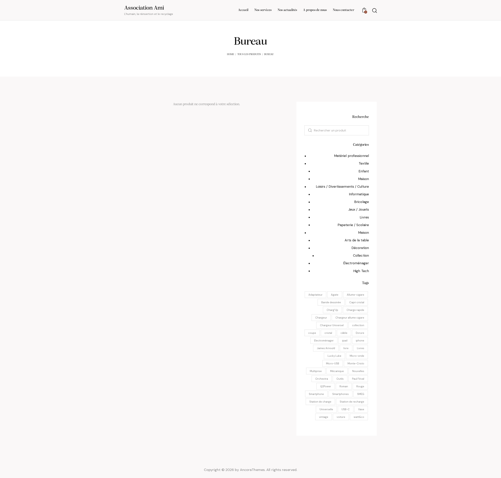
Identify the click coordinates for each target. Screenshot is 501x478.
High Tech (361, 271)
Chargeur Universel (332, 325)
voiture (341, 417)
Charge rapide (355, 310)
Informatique (359, 194)
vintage (323, 417)
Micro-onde (357, 356)
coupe (312, 333)
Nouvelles (358, 371)
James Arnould (326, 348)
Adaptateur (315, 294)
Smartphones (340, 394)
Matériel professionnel (351, 156)
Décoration (360, 248)
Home (230, 54)
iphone (360, 340)
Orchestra (321, 378)
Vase (361, 409)
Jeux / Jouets (358, 209)
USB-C (346, 409)
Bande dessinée (331, 302)
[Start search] (374, 10)
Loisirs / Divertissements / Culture (342, 186)
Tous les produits (249, 54)
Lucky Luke (334, 356)
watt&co (359, 417)
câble (344, 333)
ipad (344, 340)
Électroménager (356, 263)
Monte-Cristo (356, 363)
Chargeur (321, 317)
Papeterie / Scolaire (353, 225)
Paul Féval (358, 378)
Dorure (360, 333)
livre (346, 348)
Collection (361, 255)
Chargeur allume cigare (349, 317)
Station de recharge (352, 401)
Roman (344, 386)
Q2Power (325, 386)
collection (358, 325)
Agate (334, 294)
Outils (340, 378)
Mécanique (337, 371)
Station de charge (320, 401)
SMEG (360, 394)
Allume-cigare (355, 294)
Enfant (364, 171)
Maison (363, 179)
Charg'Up (332, 310)
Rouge (360, 386)
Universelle (326, 409)
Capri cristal (356, 302)
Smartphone (316, 394)
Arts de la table (357, 240)
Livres (364, 217)
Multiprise (316, 371)
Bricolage (361, 202)
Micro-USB (332, 363)
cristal (328, 333)
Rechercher (307, 130)
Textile (364, 163)
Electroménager (324, 340)
